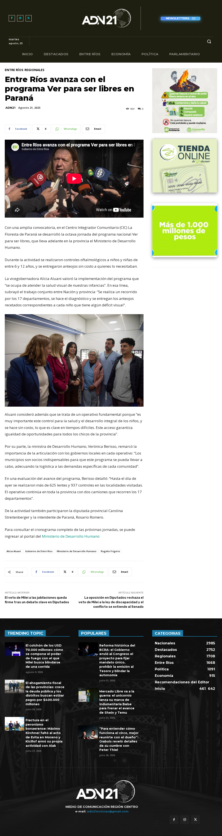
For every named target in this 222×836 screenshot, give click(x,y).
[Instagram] (20, 18)
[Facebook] (12, 18)
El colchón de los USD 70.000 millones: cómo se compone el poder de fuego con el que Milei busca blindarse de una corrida (44, 656)
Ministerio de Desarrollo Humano (71, 536)
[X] (29, 18)
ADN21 (10, 107)
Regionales (34, 69)
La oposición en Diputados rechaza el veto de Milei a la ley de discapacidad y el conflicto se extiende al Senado (111, 602)
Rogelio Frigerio (110, 551)
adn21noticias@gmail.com (108, 811)
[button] (209, 41)
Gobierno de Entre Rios (38, 551)
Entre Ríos (14, 69)
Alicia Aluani (14, 551)
